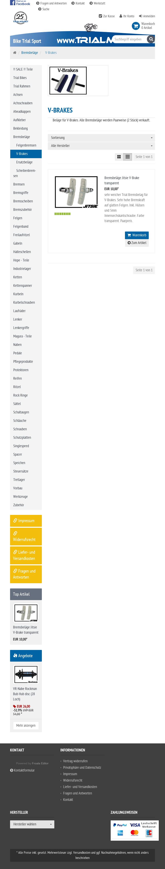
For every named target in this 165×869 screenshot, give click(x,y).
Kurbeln (18, 294)
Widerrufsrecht (72, 780)
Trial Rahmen (21, 86)
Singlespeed (21, 446)
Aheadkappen (22, 112)
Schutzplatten (22, 438)
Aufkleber (19, 120)
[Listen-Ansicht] (127, 157)
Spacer (17, 454)
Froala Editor (40, 763)
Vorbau (17, 488)
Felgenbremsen (26, 145)
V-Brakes (22, 154)
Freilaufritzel (21, 235)
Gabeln (17, 243)
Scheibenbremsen (24, 173)
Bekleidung (20, 128)
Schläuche (19, 421)
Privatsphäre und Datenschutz (82, 767)
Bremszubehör (22, 210)
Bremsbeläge (29, 53)
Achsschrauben (22, 103)
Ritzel (17, 387)
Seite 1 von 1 (144, 157)
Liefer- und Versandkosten (80, 787)
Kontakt (80, 3)
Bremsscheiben (23, 201)
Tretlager (19, 480)
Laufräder (19, 311)
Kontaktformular (24, 770)
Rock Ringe (20, 395)
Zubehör (18, 505)
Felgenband (20, 226)
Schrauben (20, 429)
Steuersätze (20, 471)
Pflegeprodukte (23, 362)
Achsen (18, 95)
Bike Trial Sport (27, 41)
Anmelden (149, 16)
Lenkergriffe (21, 328)
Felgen (17, 218)
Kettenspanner (22, 286)
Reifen (17, 378)
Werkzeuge (20, 497)
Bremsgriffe (20, 193)
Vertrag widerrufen (75, 761)
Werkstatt (99, 3)
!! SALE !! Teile (23, 69)
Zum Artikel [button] (138, 243)
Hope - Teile (21, 260)
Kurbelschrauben (24, 302)
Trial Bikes (20, 78)
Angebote (25, 655)
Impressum (25, 520)
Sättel (17, 404)
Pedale (17, 353)
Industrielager (22, 269)
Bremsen (19, 184)
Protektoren (20, 370)
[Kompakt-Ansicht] (119, 157)
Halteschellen (22, 252)
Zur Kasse (109, 16)
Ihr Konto (128, 16)
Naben (17, 345)
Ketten (17, 277)
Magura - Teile (22, 336)
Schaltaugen (21, 412)
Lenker (17, 319)
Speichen (19, 463)
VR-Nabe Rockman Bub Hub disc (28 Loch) (25, 694)
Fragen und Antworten (53, 3)
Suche (45, 9)
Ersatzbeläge (24, 162)
